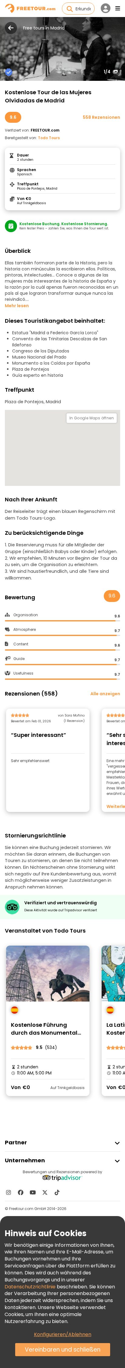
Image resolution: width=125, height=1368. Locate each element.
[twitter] (45, 1192)
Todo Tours (49, 137)
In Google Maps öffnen (91, 418)
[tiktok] (57, 1192)
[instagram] (8, 1192)
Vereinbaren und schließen (62, 1350)
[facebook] (20, 1192)
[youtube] (32, 1192)
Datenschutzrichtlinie (30, 1286)
